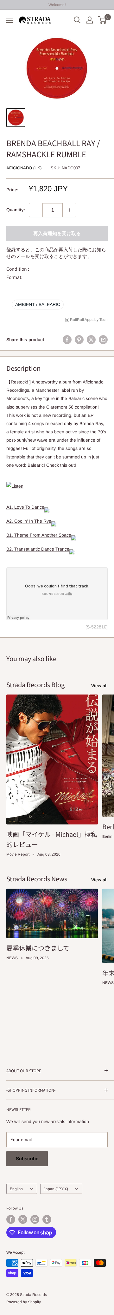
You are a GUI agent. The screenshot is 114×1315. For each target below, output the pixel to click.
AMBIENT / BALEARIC (37, 304)
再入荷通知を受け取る (57, 233)
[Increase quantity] (69, 210)
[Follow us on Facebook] (10, 1219)
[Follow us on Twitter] (22, 1219)
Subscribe (27, 1158)
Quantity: (15, 209)
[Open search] (77, 20)
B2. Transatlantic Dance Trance (37, 549)
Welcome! (57, 5)
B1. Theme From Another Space (38, 535)
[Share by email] (103, 339)
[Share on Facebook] (67, 339)
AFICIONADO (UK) (23, 168)
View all (99, 685)
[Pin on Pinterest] (79, 339)
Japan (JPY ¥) (56, 1189)
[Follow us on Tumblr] (46, 1219)
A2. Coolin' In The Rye (28, 521)
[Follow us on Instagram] (34, 1219)
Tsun (103, 319)
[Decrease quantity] (35, 210)
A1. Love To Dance (25, 507)
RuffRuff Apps (81, 319)
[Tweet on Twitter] (91, 339)
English (16, 1189)
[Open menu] (9, 20)
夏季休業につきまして (37, 947)
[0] (102, 20)
